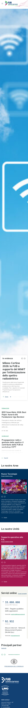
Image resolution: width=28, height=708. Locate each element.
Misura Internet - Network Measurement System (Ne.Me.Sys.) (15, 630)
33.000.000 (12, 602)
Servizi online (9, 592)
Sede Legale (5, 700)
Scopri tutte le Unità (7, 541)
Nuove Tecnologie (9, 474)
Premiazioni (5, 408)
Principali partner (11, 645)
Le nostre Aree (9, 465)
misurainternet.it (15, 635)
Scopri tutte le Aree (7, 476)
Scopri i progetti (22, 593)
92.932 (9, 621)
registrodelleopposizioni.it (18, 614)
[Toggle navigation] (2, 3)
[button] (22, 358)
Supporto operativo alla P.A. (12, 538)
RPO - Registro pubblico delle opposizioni (14, 610)
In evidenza (7, 358)
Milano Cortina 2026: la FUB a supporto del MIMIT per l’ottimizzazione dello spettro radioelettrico (13, 370)
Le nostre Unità (10, 528)
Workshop (5, 436)
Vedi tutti (3, 648)
